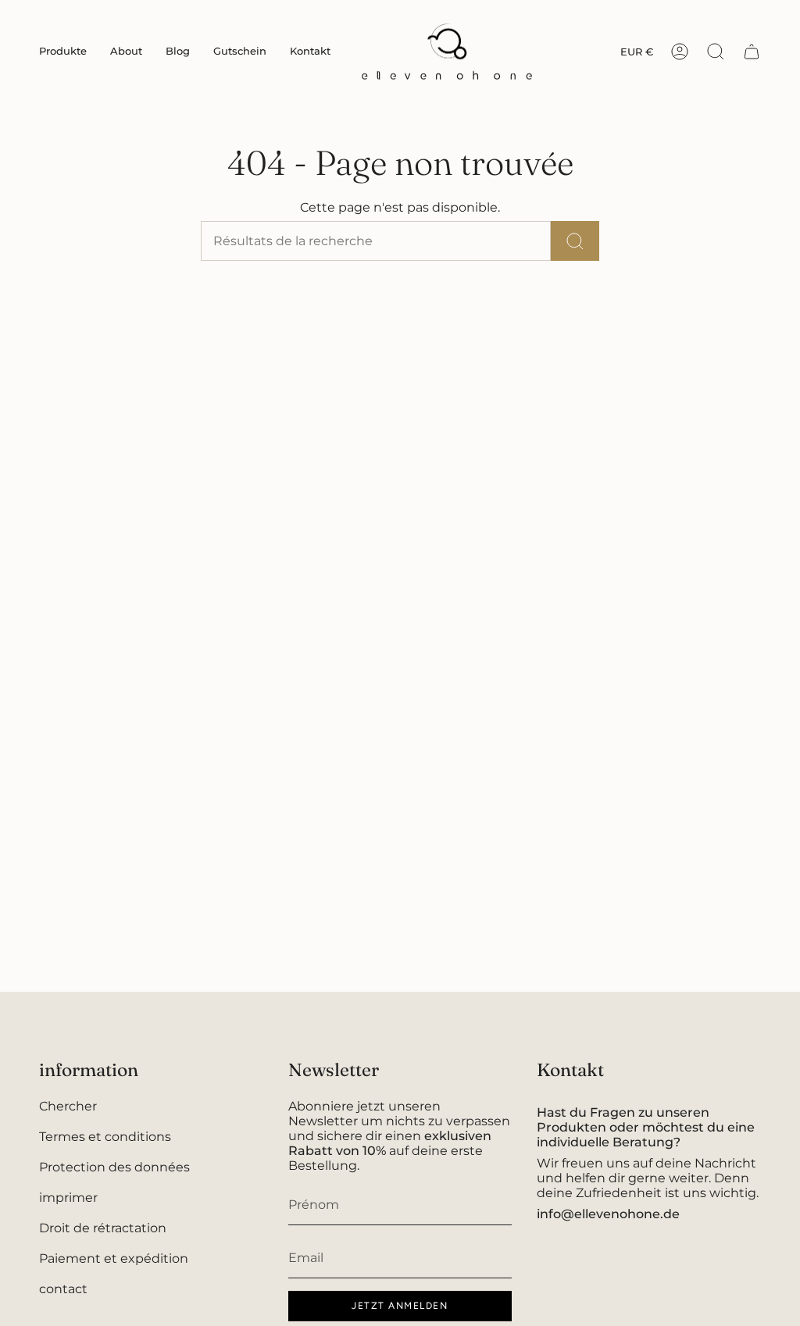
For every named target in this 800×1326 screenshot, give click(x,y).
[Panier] (752, 51)
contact (63, 1288)
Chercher (68, 1106)
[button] (62, 52)
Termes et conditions (105, 1136)
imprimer (68, 1197)
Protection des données (114, 1167)
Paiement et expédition (113, 1258)
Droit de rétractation (102, 1228)
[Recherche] (575, 241)
